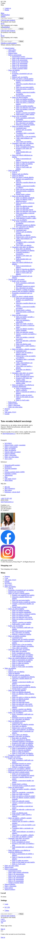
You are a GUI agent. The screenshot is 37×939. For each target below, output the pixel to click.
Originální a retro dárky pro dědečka (23, 247)
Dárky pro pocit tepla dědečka (25, 189)
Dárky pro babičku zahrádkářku (25, 101)
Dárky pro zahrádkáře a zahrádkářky (23, 321)
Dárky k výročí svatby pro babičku (22, 666)
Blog (6, 477)
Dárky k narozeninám (14, 55)
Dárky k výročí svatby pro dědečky (22, 753)
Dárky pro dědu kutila (22, 208)
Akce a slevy (12, 50)
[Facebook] (8, 544)
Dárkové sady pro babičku (20, 77)
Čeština (7, 910)
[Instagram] (8, 558)
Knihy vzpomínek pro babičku (25, 147)
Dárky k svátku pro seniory (24, 395)
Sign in (3, 929)
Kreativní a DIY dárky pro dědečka (22, 743)
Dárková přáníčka (10, 453)
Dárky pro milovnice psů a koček (26, 107)
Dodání (7, 10)
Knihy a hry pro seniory (19, 281)
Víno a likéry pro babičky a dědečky (23, 835)
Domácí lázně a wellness (23, 95)
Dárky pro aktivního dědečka (21, 196)
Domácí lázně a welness (23, 194)
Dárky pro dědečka (14, 170)
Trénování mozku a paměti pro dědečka (24, 687)
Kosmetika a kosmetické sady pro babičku (21, 590)
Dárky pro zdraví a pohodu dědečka (23, 177)
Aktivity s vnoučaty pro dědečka (25, 216)
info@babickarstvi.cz (9, 433)
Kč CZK (7, 907)
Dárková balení (13, 403)
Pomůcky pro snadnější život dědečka (23, 677)
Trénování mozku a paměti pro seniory (23, 785)
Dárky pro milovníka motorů (24, 209)
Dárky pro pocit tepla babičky (25, 87)
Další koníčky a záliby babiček (25, 114)
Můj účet (7, 487)
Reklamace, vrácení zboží (12, 492)
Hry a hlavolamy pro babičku (24, 123)
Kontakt (7, 414)
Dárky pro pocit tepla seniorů (24, 298)
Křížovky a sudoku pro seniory (25, 289)
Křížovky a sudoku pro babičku (25, 124)
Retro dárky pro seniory (23, 374)
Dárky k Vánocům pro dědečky (25, 269)
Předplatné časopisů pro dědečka (25, 225)
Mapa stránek (9, 480)
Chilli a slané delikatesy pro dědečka (23, 729)
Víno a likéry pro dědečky (24, 245)
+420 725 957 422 (6, 498)
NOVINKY (12, 51)
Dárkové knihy (12, 53)
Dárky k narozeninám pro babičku (22, 660)
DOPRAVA (8, 467)
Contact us (8, 8)
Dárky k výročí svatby (22, 400)
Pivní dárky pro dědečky (23, 235)
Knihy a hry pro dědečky (19, 220)
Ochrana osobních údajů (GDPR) (15, 472)
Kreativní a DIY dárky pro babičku (22, 654)
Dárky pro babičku (14, 70)
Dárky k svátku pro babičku (24, 164)
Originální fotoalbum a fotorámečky (23, 253)
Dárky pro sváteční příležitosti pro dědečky (21, 746)
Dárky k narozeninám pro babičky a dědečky (23, 389)
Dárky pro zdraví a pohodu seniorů (22, 296)
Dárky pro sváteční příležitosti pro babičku (21, 658)
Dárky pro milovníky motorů (24, 332)
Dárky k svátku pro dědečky (24, 271)
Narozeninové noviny (18, 56)
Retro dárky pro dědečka (23, 249)
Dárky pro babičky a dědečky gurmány (24, 349)
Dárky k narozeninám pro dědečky (22, 748)
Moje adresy (8, 490)
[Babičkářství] (5, 15)
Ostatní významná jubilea (19, 68)
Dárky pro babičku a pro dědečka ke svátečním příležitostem (23, 385)
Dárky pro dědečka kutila (23, 344)
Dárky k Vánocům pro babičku (25, 162)
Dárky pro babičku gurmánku (21, 126)
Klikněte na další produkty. (9, 43)
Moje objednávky (10, 488)
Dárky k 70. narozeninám (19, 67)
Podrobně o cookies (10, 473)
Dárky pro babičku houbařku (24, 106)
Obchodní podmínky (11, 468)
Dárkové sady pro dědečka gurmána (23, 724)
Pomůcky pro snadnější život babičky (23, 595)
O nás (6, 410)
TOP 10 (14, 72)
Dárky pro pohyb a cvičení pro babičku (24, 614)
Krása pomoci (12, 402)
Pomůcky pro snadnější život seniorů (23, 775)
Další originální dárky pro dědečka (22, 745)
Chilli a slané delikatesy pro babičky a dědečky (24, 363)
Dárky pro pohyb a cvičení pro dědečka (24, 697)
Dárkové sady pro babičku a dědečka (23, 291)
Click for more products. (8, 20)
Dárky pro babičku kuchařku (24, 99)
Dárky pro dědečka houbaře (24, 206)
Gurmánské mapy (21, 128)
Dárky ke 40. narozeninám (20, 61)
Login (6, 904)
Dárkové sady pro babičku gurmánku (23, 639)
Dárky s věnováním (14, 405)
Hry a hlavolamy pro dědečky (25, 226)
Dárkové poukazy (10, 889)
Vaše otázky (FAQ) (10, 412)
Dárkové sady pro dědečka (20, 174)
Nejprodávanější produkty (12, 465)
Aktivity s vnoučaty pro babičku (25, 113)
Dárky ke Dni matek (22, 165)
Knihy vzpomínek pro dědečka (25, 250)
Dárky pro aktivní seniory (20, 315)
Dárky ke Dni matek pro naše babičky (23, 862)
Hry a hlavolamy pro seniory (24, 288)
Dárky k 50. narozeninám (19, 63)
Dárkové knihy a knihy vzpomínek (15, 445)
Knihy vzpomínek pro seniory (25, 376)
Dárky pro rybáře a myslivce (24, 323)
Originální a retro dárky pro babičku (23, 143)
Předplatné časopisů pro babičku (25, 121)
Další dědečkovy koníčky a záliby (26, 218)
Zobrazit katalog (9, 48)
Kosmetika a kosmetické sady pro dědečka (21, 755)
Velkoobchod (9, 475)
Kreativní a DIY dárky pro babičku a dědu (24, 379)
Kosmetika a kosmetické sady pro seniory (20, 770)
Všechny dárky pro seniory (16, 279)
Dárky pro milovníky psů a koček (26, 211)
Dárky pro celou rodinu (15, 407)
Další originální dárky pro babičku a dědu (23, 382)
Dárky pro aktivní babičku (20, 97)
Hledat (21, 18)
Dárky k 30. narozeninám (19, 60)
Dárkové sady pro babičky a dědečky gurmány (24, 353)
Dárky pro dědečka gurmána (20, 228)
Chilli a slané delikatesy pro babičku (23, 646)
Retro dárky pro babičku (23, 145)
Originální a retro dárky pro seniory (22, 373)
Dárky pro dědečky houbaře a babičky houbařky (25, 329)
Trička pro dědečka (18, 175)
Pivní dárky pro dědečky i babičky (22, 837)
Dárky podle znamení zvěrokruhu (22, 58)
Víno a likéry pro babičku (23, 141)
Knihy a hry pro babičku (19, 116)
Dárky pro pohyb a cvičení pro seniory (23, 796)
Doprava (7, 408)
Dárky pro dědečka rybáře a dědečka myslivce (24, 200)
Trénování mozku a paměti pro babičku (24, 602)
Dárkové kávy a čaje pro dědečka (26, 237)
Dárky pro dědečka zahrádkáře (25, 198)
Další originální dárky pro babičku (22, 656)
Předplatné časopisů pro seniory (25, 286)
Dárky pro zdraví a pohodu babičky (22, 78)
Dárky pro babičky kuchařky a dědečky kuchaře (25, 317)
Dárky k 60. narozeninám (19, 65)
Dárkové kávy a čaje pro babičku (26, 136)
